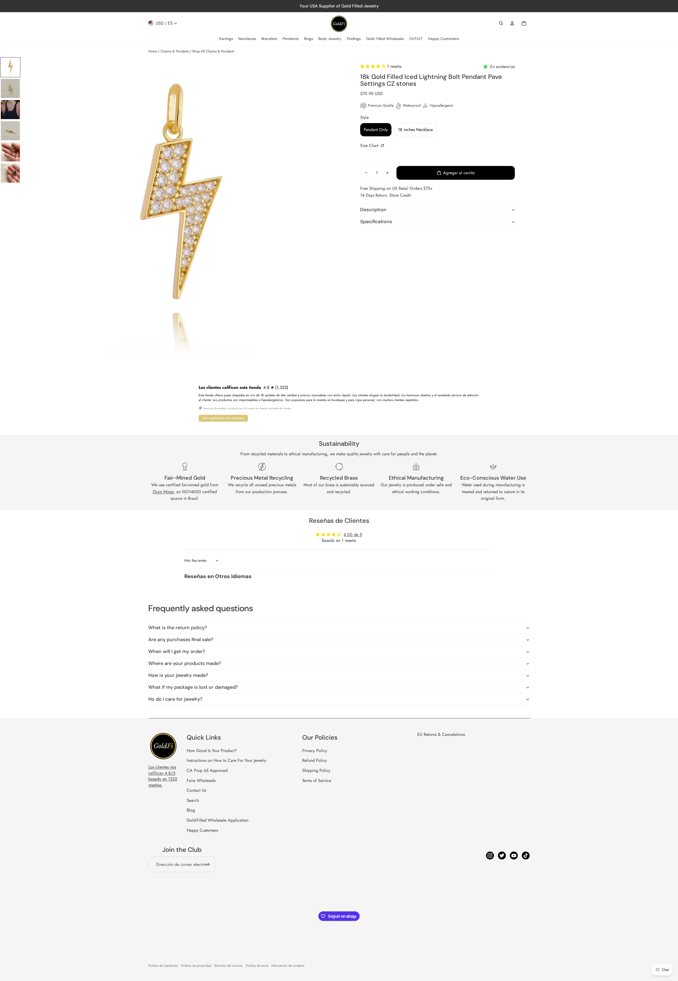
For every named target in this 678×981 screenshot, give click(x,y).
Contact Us (196, 790)
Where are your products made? (184, 663)
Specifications (376, 221)
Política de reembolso (163, 965)
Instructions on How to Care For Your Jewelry (226, 760)
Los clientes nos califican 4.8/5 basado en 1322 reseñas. (162, 776)
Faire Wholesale (201, 780)
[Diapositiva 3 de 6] (10, 109)
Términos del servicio (228, 965)
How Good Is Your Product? (212, 751)
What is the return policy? (177, 627)
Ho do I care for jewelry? (175, 699)
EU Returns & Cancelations (441, 734)
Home (152, 51)
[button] (373, 66)
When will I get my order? (176, 651)
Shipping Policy (316, 770)
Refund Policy (314, 760)
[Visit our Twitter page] (502, 856)
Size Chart (370, 145)
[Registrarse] (207, 864)
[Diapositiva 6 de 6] (10, 173)
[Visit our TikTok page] (526, 856)
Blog (191, 810)
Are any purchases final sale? (180, 639)
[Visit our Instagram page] (490, 856)
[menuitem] (226, 39)
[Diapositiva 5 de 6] (10, 151)
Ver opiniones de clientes (223, 418)
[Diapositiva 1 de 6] (10, 67)
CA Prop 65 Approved (207, 770)
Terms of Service (316, 780)
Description (373, 209)
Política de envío (257, 965)
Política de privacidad (196, 965)
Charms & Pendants (174, 51)
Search (193, 800)
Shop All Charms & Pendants (213, 51)
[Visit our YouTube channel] (514, 856)
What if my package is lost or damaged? (193, 687)
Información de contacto (288, 965)
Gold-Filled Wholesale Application (217, 820)
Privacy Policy (314, 751)
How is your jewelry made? (178, 675)
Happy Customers (202, 830)
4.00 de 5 (353, 535)
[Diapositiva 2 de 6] (10, 88)
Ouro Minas (163, 492)
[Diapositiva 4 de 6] (10, 130)
